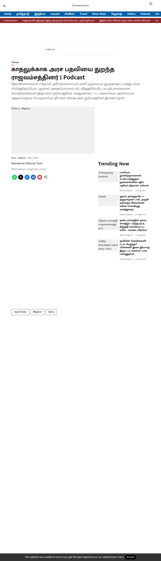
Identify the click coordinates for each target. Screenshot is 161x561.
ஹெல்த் (116, 14)
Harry (51, 312)
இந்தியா (40, 14)
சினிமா (70, 14)
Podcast (145, 14)
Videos (131, 14)
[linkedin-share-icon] (33, 179)
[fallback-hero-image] (108, 176)
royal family (20, 312)
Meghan (37, 312)
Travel (83, 14)
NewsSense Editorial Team (27, 163)
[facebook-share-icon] (27, 179)
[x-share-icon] (20, 179)
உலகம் (55, 14)
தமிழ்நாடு (22, 14)
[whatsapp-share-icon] (14, 179)
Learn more (117, 557)
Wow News (99, 14)
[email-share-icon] (39, 179)
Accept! (131, 557)
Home (7, 14)
